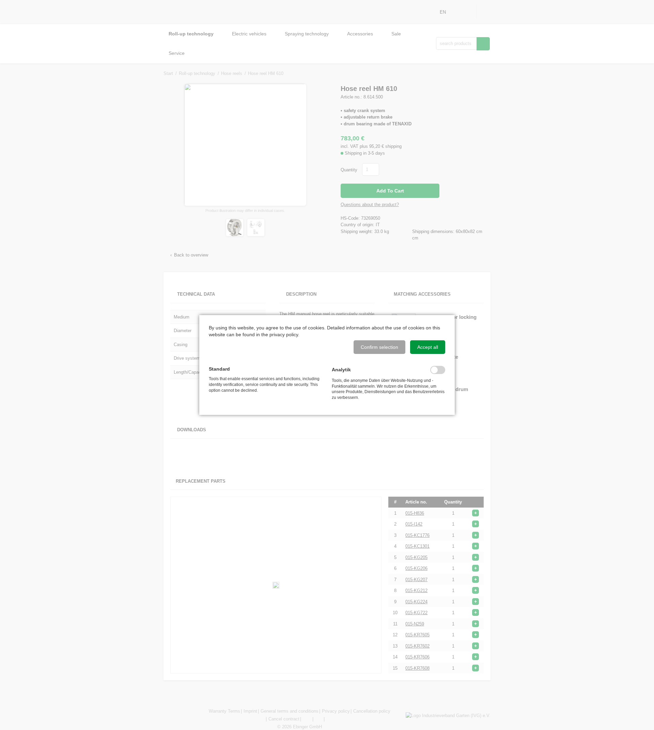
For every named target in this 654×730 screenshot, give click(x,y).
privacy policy (283, 334)
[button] (379, 347)
